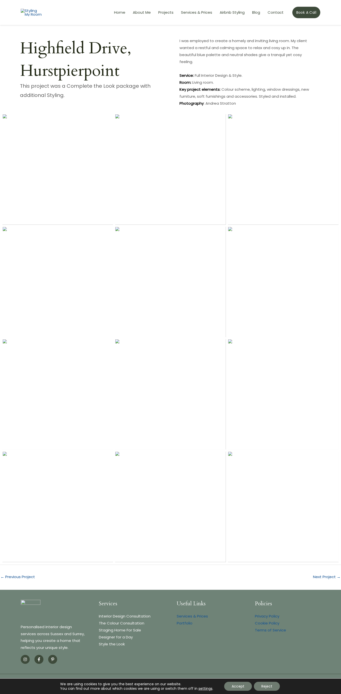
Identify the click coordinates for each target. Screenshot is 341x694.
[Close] (336, 5)
